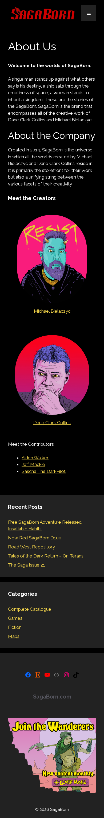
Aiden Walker (35, 457)
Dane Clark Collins (52, 422)
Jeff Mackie (33, 464)
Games (15, 618)
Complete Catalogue (29, 609)
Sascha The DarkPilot (44, 471)
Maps (13, 636)
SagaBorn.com (52, 696)
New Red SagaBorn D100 (34, 537)
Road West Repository (31, 547)
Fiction (15, 627)
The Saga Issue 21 (26, 565)
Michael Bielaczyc (52, 311)
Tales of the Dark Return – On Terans (45, 556)
